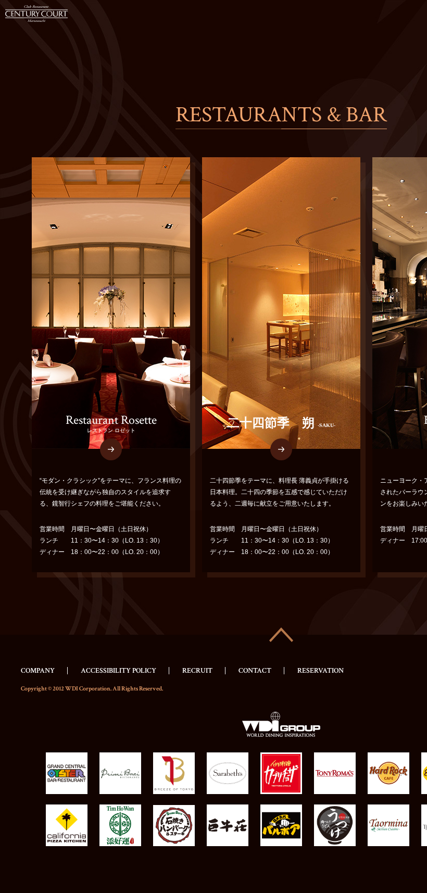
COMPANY (38, 670)
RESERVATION (320, 670)
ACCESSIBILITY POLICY (118, 670)
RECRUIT (197, 670)
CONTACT (254, 670)
